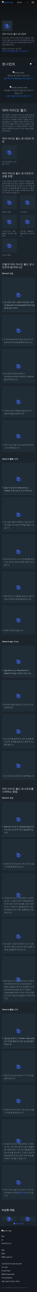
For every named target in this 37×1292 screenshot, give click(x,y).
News (3, 1253)
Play (3, 1236)
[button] (14, 1223)
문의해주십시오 (7, 1243)
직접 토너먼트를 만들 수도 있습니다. (15, 51)
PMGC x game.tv (7, 1257)
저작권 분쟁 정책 (7, 1278)
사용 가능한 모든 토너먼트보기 (18, 96)
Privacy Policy (6, 1271)
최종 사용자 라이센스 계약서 (11, 1281)
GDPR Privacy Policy (8, 1274)
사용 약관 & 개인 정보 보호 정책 (12, 1264)
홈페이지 (21, 1192)
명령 (3, 1250)
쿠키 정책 (5, 1267)
